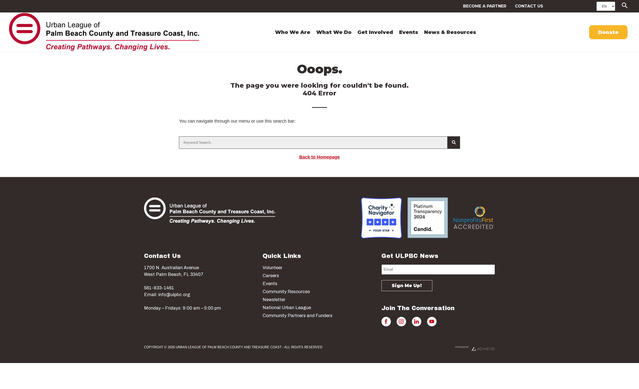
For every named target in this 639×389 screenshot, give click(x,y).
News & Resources (450, 32)
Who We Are (292, 32)
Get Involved (375, 32)
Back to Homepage (319, 157)
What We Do (333, 32)
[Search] (454, 142)
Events (408, 32)
